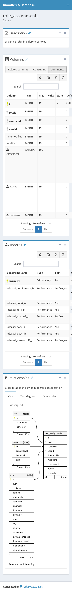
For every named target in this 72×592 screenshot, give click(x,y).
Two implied (15, 405)
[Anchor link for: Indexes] (24, 244)
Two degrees (28, 396)
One (10, 396)
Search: (18, 86)
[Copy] (41, 77)
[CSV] (56, 77)
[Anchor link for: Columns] (25, 59)
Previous (27, 229)
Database (19, 5)
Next (47, 229)
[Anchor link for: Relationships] (31, 377)
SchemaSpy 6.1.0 (32, 587)
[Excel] (48, 77)
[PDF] (63, 77)
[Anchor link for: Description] (28, 33)
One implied (50, 396)
